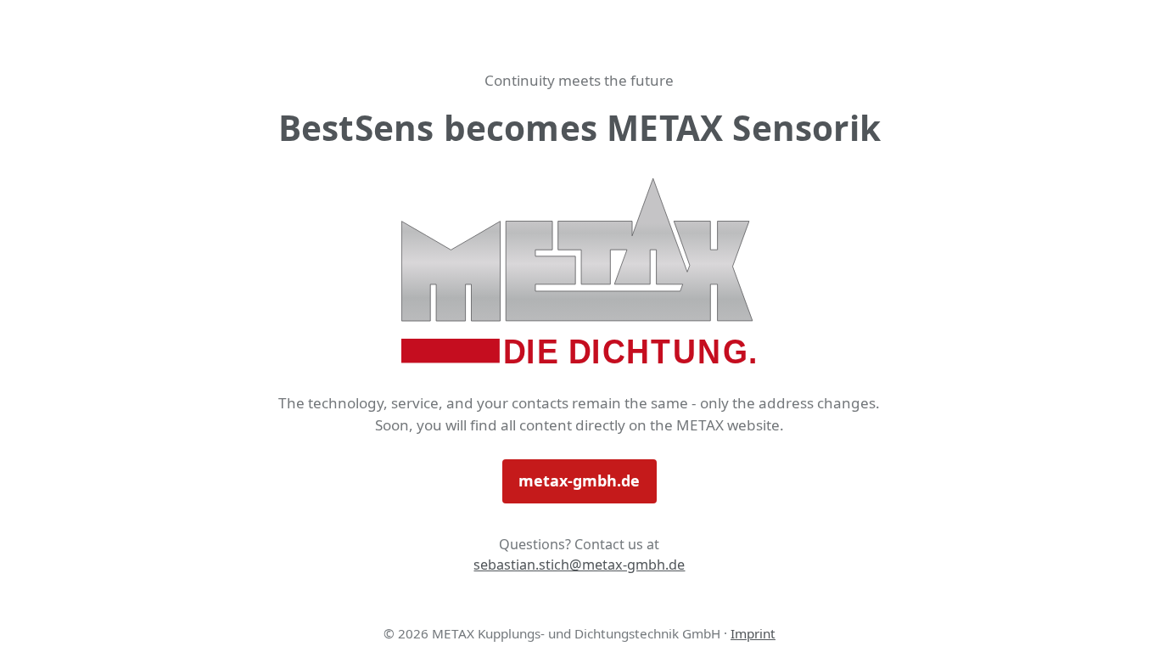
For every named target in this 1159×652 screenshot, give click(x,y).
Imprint (753, 633)
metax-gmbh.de (579, 480)
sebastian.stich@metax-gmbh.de (579, 564)
